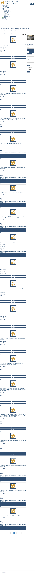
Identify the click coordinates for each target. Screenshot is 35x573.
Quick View (13, 58)
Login (33, 1)
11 (20, 532)
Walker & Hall (6, 20)
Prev (4, 532)
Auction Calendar (4, 6)
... (9, 532)
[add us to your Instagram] (31, 4)
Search (29, 65)
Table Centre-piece (6, 21)
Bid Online (5, 13)
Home (25, 1)
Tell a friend (13, 56)
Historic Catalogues (7, 7)
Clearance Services (7, 16)
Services (3, 9)
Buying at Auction (6, 12)
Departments (4, 18)
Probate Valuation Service (7, 10)
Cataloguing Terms (5, 571)
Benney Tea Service (7, 22)
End (1, 534)
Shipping (5, 15)
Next (23, 532)
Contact (29, 1)
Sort (28, 71)
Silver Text (5, 19)
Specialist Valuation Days (7, 11)
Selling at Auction (6, 14)
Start (2, 532)
